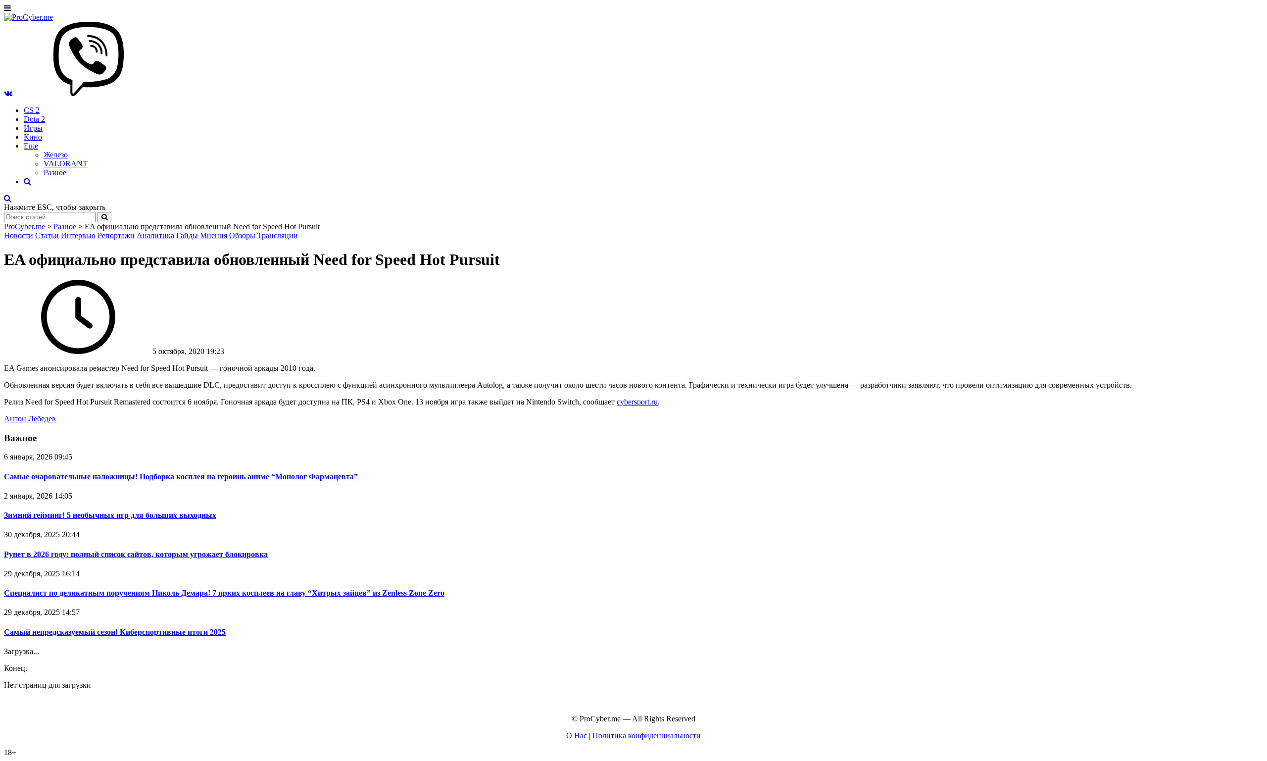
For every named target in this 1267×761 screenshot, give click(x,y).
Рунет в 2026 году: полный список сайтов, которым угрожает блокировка (136, 554)
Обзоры (242, 235)
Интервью (78, 235)
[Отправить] (104, 217)
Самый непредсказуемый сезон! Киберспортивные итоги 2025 (115, 632)
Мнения (213, 235)
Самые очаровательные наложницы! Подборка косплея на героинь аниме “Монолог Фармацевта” (181, 476)
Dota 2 (34, 119)
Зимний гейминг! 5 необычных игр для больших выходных (110, 515)
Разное (55, 172)
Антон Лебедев (30, 418)
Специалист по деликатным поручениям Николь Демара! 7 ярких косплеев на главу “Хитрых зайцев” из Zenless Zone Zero (224, 593)
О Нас (576, 735)
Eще (31, 146)
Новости (18, 235)
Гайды (187, 235)
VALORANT (66, 163)
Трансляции (277, 235)
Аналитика (155, 235)
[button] (8, 93)
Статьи (47, 235)
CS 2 (32, 110)
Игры (33, 128)
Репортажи (116, 235)
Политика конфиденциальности (646, 735)
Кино (33, 137)
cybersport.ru (637, 402)
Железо (56, 155)
